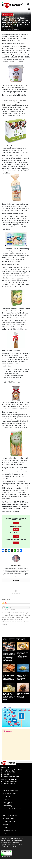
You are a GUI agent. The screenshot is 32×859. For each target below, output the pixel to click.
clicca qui (22, 508)
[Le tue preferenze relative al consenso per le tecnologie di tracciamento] (2, 2)
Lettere (5, 834)
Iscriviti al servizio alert (11, 790)
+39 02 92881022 (9, 772)
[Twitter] (18, 580)
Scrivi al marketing (10, 782)
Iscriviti (16, 523)
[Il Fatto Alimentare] (12, 5)
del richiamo (21, 46)
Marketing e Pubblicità (10, 793)
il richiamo (23, 158)
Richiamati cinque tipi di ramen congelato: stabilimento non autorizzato (22, 655)
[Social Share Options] (4, 757)
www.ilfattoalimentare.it (12, 776)
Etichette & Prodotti (9, 818)
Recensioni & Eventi (9, 831)
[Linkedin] (14, 580)
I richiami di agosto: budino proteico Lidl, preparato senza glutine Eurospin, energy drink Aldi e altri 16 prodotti (9, 656)
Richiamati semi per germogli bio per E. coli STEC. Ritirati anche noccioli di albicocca (23, 676)
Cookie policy (7, 806)
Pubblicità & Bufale (9, 822)
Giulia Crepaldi (6, 29)
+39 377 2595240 (9, 784)
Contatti (6, 800)
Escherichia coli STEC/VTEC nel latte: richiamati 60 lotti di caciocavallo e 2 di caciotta (9, 696)
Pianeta (5, 828)
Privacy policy (7, 803)
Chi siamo (6, 797)
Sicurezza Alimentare (10, 815)
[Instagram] (16, 580)
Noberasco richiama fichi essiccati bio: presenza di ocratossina (23, 696)
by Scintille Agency (5, 856)
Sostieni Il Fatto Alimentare (12, 809)
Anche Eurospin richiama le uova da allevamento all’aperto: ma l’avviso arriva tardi (8, 676)
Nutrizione (6, 825)
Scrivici (6, 774)
